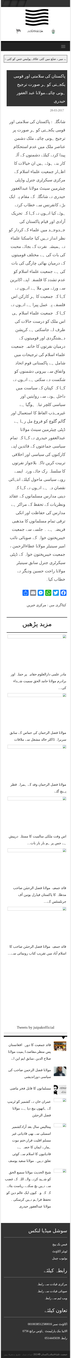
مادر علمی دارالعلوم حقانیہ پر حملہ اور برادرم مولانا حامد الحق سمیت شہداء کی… (38, 681)
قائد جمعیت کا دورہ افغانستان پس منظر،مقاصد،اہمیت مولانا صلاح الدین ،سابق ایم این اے (29, 1051)
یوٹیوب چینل (59, 1258)
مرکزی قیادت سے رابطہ (52, 1284)
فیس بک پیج (59, 1244)
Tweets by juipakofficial (35, 1027)
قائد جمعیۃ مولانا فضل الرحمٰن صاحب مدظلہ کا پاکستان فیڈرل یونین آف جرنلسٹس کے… (39, 894)
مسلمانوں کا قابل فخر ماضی (30, 1088)
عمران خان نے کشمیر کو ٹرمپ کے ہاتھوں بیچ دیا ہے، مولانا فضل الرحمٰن (29, 1108)
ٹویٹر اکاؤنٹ (59, 1251)
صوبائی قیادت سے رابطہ (52, 1291)
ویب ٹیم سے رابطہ (55, 1298)
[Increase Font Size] (14, 111)
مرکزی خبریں (36, 605)
